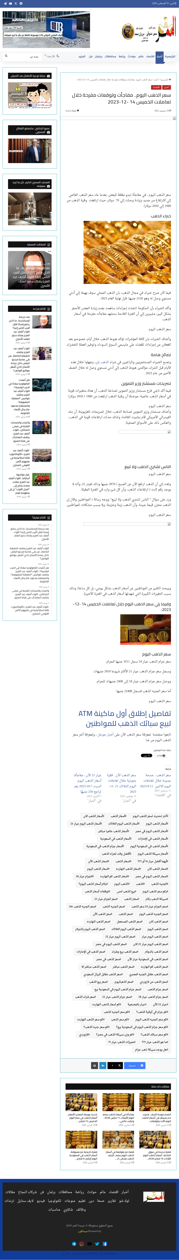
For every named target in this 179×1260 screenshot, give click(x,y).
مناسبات (54, 1210)
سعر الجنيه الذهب (113, 906)
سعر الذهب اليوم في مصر (110, 944)
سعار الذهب (131, 899)
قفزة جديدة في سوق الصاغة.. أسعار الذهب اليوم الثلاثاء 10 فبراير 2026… (157, 1155)
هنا (147, 740)
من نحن (75, 1253)
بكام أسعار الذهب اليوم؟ (92, 884)
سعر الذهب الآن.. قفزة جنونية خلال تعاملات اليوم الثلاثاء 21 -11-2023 (121, 783)
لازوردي (83, 1034)
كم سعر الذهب (119, 1019)
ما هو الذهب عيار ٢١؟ (154, 1042)
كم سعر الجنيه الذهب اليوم (151, 1019)
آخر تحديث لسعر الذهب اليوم (150, 816)
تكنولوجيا (54, 1201)
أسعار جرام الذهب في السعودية (104, 846)
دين (91, 1201)
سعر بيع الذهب (97, 982)
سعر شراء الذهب (84, 997)
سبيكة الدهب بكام (156, 899)
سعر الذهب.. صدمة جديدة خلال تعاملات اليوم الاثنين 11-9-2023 (155, 780)
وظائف (81, 1210)
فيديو (41, 1201)
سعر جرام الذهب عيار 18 (152, 997)
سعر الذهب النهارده (98, 921)
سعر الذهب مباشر (123, 967)
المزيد (81, 56)
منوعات (70, 1201)
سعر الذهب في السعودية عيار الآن (147, 959)
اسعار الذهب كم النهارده (114, 876)
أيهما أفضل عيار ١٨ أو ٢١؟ (152, 861)
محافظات (110, 56)
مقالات (10, 1192)
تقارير (112, 1201)
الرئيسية (170, 56)
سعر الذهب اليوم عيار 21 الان (150, 944)
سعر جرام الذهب (157, 989)
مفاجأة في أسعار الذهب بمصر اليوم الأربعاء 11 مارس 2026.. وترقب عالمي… (118, 1117)
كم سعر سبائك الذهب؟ (154, 1034)
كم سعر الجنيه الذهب (116, 1012)
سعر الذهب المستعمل (129, 921)
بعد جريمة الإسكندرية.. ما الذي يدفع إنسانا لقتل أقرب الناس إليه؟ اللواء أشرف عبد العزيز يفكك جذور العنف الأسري (31, 277)
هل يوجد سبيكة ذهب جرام (151, 1049)
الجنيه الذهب (159, 884)
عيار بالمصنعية (136, 1004)
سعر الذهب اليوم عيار (154, 936)
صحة (101, 1201)
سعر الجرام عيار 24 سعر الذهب (149, 906)
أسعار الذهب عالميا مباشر (113, 831)
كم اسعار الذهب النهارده (106, 1004)
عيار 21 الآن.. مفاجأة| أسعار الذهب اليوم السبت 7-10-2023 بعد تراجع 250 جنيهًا (87, 783)
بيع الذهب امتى (126, 891)
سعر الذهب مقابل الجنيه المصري (148, 974)
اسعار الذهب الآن (98, 861)
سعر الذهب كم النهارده (154, 967)
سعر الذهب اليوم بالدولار (89, 929)
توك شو (124, 1201)
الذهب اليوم (121, 884)
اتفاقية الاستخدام (89, 1253)
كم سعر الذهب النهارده (90, 1019)
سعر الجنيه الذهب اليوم (153, 914)
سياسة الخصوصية (108, 1253)
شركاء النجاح (27, 1192)
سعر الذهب (125, 914)
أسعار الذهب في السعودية (115, 839)
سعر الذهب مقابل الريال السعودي (102, 974)
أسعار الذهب (118, 816)
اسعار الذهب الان (157, 869)
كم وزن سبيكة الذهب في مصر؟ (114, 1034)
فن (90, 56)
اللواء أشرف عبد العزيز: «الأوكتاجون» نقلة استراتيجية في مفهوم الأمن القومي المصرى (19, 457)
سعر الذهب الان (158, 921)
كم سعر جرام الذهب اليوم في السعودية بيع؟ (141, 1027)
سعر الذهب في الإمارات (90, 952)
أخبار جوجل (106, 735)
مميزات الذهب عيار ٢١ (121, 1042)
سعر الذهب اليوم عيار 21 (119, 936)
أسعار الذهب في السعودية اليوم (148, 846)
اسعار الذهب (123, 861)
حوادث (132, 56)
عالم (141, 56)
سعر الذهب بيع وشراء (124, 952)
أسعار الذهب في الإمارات (152, 839)
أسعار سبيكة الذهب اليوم (152, 854)
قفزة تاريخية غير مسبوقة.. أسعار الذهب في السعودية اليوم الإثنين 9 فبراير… (83, 1155)
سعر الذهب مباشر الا (93, 967)
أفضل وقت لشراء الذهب (116, 854)
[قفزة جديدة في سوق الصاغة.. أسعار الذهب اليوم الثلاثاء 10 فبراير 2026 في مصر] (155, 1140)
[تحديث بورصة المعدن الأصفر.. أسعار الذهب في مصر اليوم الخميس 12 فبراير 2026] (81, 1102)
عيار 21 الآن (160, 1004)
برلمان (98, 56)
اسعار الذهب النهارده (127, 869)
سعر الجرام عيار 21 (105, 899)
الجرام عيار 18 (84, 876)
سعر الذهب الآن (102, 914)
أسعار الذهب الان (93, 816)
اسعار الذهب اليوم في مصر (151, 876)
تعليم (81, 1201)
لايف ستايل (25, 1201)
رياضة (122, 56)
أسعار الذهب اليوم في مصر (151, 831)
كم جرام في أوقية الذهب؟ (151, 1012)
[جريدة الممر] (149, 29)
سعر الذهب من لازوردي (153, 982)
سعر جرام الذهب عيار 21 (116, 997)
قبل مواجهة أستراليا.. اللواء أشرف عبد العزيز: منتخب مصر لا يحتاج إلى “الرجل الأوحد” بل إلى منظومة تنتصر (19, 483)
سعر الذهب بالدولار (156, 952)
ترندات (9, 1201)
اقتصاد (150, 56)
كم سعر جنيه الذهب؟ (96, 1027)
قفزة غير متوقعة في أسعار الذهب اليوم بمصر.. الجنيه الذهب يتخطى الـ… (120, 1155)
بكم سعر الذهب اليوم (155, 891)
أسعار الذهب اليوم (156, 823)
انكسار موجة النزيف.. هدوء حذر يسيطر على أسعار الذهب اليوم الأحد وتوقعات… (156, 1117)
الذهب (104, 362)
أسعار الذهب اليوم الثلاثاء (123, 823)
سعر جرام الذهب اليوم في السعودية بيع (117, 989)
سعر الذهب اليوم (157, 929)
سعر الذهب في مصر (108, 959)
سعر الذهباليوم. (123, 982)
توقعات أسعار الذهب (97, 891)
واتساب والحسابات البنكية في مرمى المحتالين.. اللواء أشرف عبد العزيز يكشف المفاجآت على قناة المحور (20, 431)
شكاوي (68, 1210)
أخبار (159, 56)
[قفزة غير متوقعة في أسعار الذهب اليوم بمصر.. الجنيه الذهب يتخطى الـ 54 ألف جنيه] (118, 1140)
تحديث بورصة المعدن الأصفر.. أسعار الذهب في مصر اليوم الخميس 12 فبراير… (82, 1117)
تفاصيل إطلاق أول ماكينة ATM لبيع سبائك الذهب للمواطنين (124, 718)
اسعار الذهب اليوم (97, 869)
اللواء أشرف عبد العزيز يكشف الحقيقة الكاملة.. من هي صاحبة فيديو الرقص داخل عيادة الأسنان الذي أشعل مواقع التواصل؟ (19, 359)
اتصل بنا (66, 1253)
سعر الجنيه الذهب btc (82, 906)
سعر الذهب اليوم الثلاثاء (126, 929)
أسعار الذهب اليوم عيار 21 (85, 823)
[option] (30, 270)
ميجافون (83, 1231)
